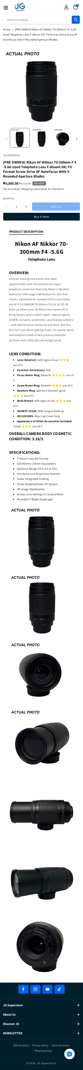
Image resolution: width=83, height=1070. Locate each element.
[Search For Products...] (76, 20)
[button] (5, 7)
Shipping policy (43, 1050)
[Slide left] (6, 138)
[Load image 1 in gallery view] (20, 138)
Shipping (27, 189)
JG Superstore (46, 1063)
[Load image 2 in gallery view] (41, 138)
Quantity (8, 198)
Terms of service (61, 1045)
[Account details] (66, 7)
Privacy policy (40, 1045)
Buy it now (41, 217)
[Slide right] (76, 138)
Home (6, 29)
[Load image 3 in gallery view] (63, 138)
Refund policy (21, 1045)
